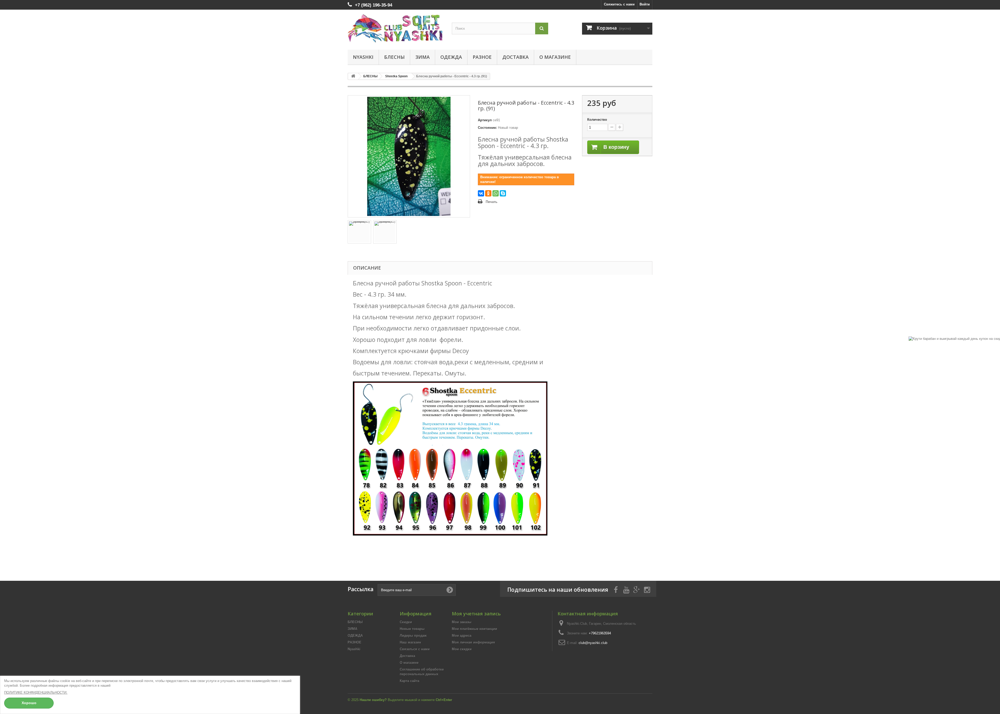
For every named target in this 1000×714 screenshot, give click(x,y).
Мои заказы (461, 622)
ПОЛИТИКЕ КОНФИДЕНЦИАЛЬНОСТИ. (35, 692)
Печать (491, 202)
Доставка (515, 57)
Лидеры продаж (413, 636)
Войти (645, 4)
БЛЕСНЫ (394, 57)
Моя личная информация (473, 642)
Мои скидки (462, 649)
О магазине (555, 57)
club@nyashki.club (593, 643)
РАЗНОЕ (482, 57)
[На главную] (353, 76)
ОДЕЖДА (451, 57)
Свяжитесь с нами (619, 4)
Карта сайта (409, 681)
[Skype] (503, 193)
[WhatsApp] (495, 193)
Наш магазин (410, 642)
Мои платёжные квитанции (474, 629)
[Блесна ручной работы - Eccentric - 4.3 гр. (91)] (359, 231)
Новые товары (412, 629)
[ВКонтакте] (481, 193)
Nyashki (363, 57)
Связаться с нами (415, 649)
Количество (597, 120)
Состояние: (487, 128)
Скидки (406, 622)
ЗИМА (422, 57)
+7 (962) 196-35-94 (373, 5)
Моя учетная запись (476, 613)
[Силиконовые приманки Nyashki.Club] (396, 28)
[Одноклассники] (488, 193)
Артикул (485, 120)
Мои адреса (461, 636)
